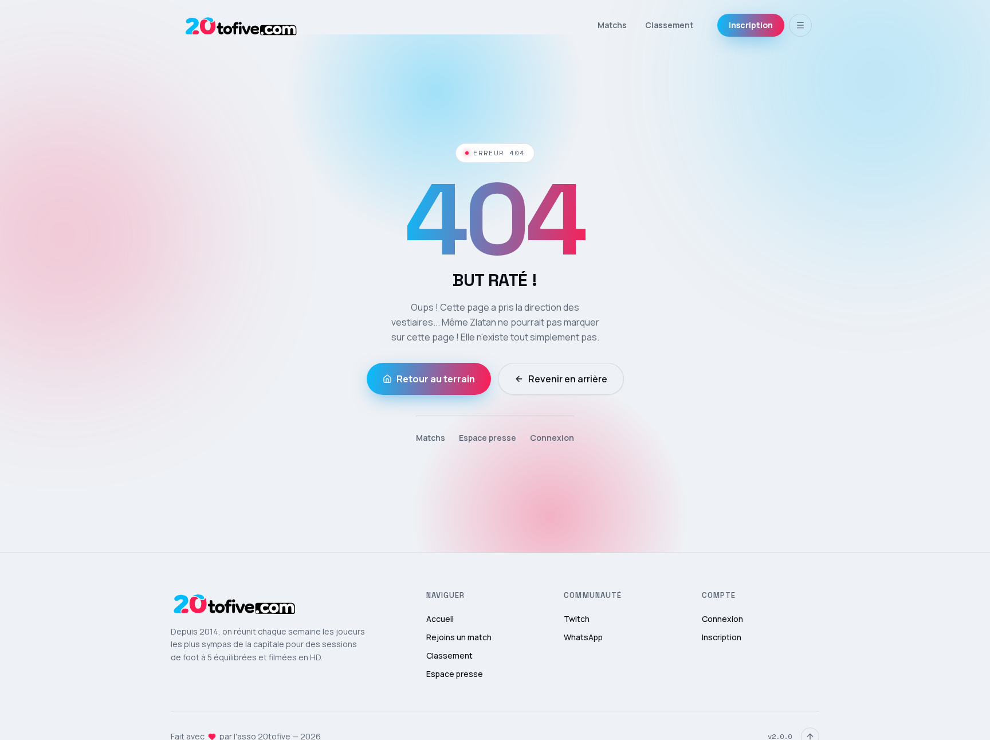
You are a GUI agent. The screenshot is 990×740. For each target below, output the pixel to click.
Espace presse (487, 437)
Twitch (577, 618)
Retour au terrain (435, 379)
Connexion (552, 437)
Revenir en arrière (567, 379)
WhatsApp (583, 637)
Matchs (612, 24)
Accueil (440, 618)
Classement (669, 24)
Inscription (751, 24)
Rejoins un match (459, 637)
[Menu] (800, 25)
